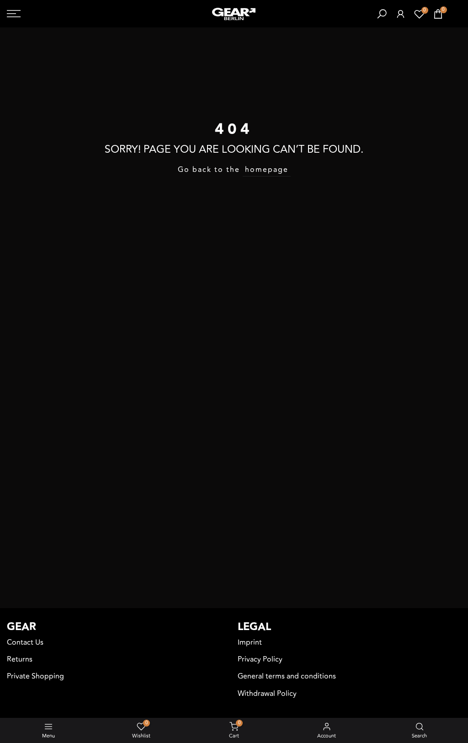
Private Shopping (35, 676)
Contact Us (25, 642)
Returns (19, 659)
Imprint (250, 642)
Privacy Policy (260, 659)
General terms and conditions (287, 676)
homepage (266, 169)
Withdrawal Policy (267, 693)
